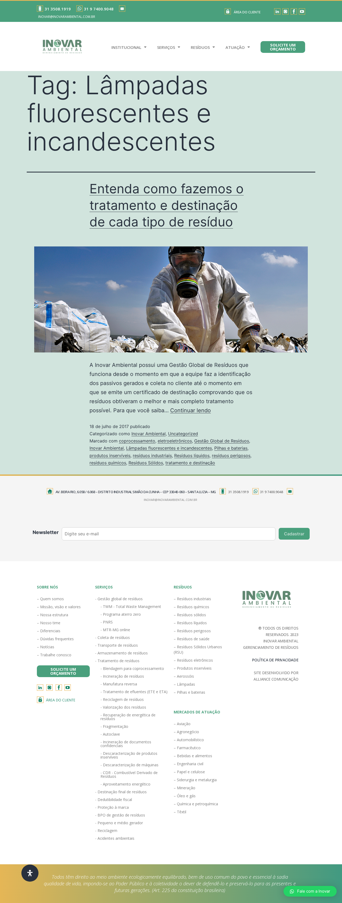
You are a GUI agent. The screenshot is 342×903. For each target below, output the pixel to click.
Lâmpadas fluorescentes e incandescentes (169, 448)
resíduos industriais (152, 455)
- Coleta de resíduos (112, 637)
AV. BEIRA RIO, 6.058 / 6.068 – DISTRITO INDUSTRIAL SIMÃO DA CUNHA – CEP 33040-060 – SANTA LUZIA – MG (136, 491)
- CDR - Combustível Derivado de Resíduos (129, 774)
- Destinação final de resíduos (121, 791)
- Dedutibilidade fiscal (113, 799)
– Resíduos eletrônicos (193, 660)
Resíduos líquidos (191, 455)
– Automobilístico (189, 739)
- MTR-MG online (115, 629)
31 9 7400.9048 (99, 8)
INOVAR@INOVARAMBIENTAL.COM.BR (66, 16)
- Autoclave (110, 734)
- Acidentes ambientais (114, 838)
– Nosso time (48, 622)
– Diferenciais (48, 630)
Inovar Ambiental (148, 433)
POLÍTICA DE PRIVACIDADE (275, 659)
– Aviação (182, 723)
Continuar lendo (190, 410)
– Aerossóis (184, 676)
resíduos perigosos (231, 455)
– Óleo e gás (185, 795)
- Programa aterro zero (120, 614)
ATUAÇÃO (235, 47)
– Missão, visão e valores (59, 606)
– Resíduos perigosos (192, 630)
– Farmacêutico (187, 747)
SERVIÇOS (166, 47)
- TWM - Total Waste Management (130, 606)
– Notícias (45, 646)
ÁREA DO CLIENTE (247, 12)
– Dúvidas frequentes (55, 638)
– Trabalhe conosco (54, 654)
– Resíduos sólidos (190, 614)
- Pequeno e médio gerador (119, 822)
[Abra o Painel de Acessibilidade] (29, 873)
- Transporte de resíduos (116, 645)
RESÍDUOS (200, 47)
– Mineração (184, 787)
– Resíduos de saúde (191, 638)
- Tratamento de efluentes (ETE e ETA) (134, 691)
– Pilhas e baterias (189, 692)
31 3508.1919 (58, 8)
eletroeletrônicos (175, 440)
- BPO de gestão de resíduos (120, 815)
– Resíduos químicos (191, 606)
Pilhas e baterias (230, 448)
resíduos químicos (108, 462)
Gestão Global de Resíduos (221, 440)
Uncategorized (183, 433)
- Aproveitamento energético (125, 784)
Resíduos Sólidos (146, 462)
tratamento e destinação (190, 462)
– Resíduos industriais (192, 598)
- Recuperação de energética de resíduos (128, 716)
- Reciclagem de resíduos (122, 699)
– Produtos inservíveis (193, 668)
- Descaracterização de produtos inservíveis (128, 755)
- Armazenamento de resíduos (121, 652)
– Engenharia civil (188, 763)
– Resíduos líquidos (190, 622)
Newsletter (46, 532)
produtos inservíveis (110, 455)
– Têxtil (180, 811)
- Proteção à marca (112, 807)
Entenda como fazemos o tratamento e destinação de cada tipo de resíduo (167, 205)
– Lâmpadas (184, 684)
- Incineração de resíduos (122, 676)
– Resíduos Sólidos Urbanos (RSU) (198, 649)
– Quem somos (50, 598)
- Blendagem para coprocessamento (132, 668)
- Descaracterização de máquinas (129, 764)
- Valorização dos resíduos (123, 707)
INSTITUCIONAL (126, 47)
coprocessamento (137, 440)
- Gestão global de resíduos (119, 598)
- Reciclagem (106, 830)
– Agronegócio (186, 731)
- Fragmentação (114, 726)
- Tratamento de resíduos (117, 660)
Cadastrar (294, 533)
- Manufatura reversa (118, 683)
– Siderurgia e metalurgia (195, 779)
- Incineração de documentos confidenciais (125, 743)
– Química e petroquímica (196, 803)
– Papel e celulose (189, 771)
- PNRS (106, 622)
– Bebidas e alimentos (193, 755)
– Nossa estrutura (52, 614)
